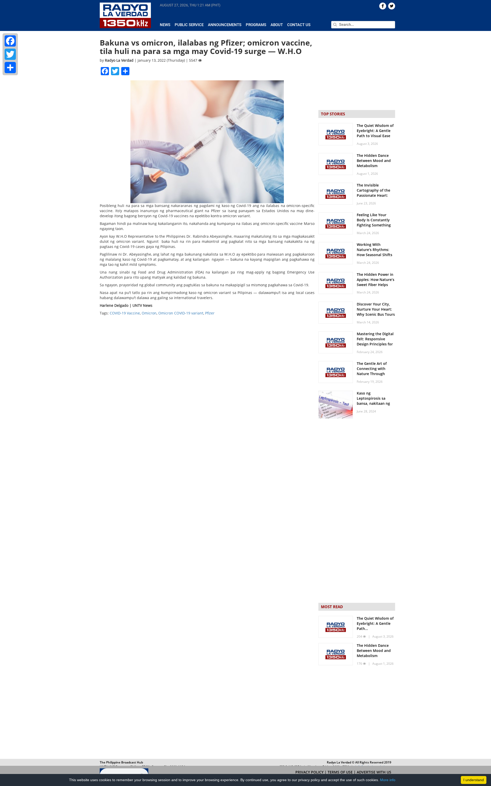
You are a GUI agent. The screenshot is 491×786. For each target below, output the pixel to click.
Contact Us (298, 25)
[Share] (10, 67)
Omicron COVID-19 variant (180, 313)
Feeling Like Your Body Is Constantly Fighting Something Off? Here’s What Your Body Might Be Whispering (376, 227)
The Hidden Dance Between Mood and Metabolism (374, 160)
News (165, 25)
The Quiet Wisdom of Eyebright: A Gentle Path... (375, 623)
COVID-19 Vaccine (125, 313)
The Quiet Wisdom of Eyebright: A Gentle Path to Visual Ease (375, 130)
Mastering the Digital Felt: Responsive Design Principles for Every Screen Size (375, 341)
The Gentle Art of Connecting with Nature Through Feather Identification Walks (376, 373)
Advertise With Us (374, 772)
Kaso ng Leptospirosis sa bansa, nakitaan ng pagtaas (373, 401)
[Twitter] (10, 54)
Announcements (224, 25)
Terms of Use (341, 772)
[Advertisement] (356, 713)
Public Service (189, 25)
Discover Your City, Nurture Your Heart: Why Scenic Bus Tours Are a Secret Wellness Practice (376, 314)
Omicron (149, 313)
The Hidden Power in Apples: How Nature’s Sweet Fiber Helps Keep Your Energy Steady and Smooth (375, 284)
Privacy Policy (310, 772)
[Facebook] (10, 41)
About (277, 25)
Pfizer (210, 313)
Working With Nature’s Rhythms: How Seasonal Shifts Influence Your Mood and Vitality (375, 254)
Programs (256, 25)
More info (387, 780)
